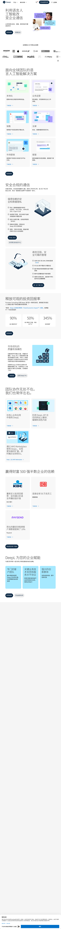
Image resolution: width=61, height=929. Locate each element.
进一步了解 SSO (38, 285)
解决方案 (22, 2)
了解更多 (9, 105)
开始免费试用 (44, 2)
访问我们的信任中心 (15, 242)
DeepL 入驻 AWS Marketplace (14, 459)
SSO (37, 262)
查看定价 (18, 32)
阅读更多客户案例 (12, 546)
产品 (14, 2)
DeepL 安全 (12, 237)
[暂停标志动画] (58, 61)
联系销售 (9, 32)
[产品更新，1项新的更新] (36, 2)
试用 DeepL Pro (22, 375)
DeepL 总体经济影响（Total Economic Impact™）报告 (26, 308)
